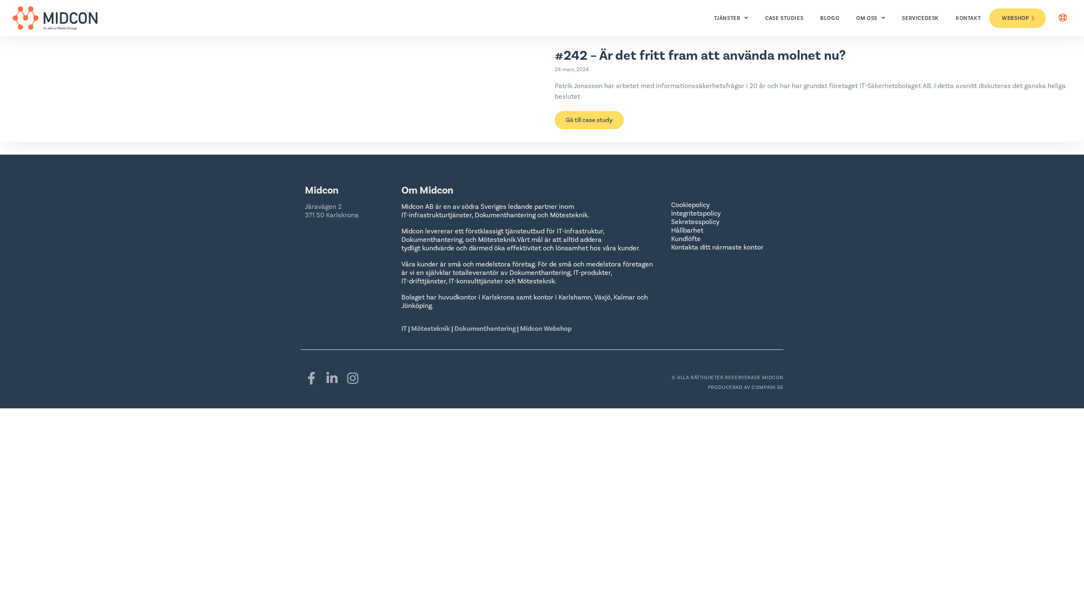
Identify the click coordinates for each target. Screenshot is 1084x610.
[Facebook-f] (311, 378)
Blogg (829, 18)
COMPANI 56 (767, 387)
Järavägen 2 (323, 206)
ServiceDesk (920, 18)
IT (404, 328)
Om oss (866, 18)
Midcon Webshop (546, 328)
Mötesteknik (430, 328)
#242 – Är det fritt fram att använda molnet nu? (700, 55)
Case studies (784, 18)
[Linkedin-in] (332, 378)
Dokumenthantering (485, 328)
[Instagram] (352, 378)
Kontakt (968, 18)
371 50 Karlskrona (332, 215)
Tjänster (727, 18)
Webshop (1015, 18)
